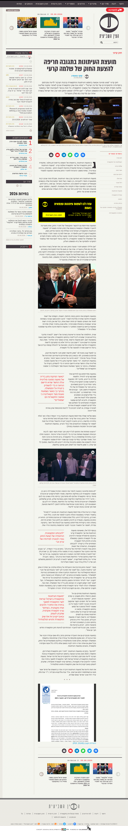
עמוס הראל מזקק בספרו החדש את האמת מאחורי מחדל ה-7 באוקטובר (28, 33)
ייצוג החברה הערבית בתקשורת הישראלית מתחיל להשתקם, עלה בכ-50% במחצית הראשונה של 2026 (50, 35)
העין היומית (56, 4)
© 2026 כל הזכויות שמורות (109, 824)
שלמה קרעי (118, 166)
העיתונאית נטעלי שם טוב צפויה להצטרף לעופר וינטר (20, 101)
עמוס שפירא (118, 187)
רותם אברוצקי (117, 174)
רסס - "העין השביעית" (30, 824)
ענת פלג (119, 178)
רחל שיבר (119, 183)
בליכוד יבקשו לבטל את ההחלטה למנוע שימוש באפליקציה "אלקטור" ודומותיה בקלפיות (19, 222)
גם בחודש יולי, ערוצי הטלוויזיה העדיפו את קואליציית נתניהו (21, 232)
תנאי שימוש (94, 824)
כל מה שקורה (21, 53)
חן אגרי (29, 235)
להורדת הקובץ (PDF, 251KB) (84, 743)
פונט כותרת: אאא (16, 824)
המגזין (120, 199)
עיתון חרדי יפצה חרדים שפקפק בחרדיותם (18, 158)
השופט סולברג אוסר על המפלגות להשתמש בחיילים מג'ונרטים (20, 213)
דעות (114, 4)
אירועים (81, 4)
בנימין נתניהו (118, 203)
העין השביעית (12, 56)
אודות (19, 4)
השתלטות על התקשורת (114, 162)
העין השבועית (42, 4)
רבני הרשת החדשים (19, 173)
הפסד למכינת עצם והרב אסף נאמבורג (18, 142)
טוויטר (60, 824)
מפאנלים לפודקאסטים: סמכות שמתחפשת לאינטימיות (20, 70)
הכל (29, 56)
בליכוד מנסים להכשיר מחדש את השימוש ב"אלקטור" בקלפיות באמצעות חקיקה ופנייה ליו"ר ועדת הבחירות (19, 202)
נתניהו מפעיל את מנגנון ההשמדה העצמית (18, 166)
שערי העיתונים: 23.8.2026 (22, 120)
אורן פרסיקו (23, 145)
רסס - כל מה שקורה (48, 824)
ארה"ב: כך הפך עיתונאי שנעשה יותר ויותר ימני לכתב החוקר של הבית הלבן (20, 80)
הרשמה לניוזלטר (13, 10)
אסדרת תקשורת (117, 195)
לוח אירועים (86, 814)
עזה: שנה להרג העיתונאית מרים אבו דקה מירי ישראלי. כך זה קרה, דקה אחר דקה (20, 91)
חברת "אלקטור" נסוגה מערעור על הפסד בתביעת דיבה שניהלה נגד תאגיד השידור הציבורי (73, 34)
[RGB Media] (65, 829)
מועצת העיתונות (117, 191)
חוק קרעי (117, 53)
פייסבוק (24, 246)
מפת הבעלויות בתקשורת (69, 814)
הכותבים (29, 4)
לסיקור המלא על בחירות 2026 (15, 240)
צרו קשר (80, 824)
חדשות (22, 56)
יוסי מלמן (23, 169)
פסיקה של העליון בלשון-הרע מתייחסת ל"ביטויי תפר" (16, 150)
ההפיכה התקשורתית (115, 213)
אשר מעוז (119, 170)
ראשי (121, 4)
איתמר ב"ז (28, 216)
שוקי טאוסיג (76, 76)
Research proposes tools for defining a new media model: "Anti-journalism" (20, 111)
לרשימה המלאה (10, 130)
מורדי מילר (23, 176)
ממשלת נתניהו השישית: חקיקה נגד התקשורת (111, 208)
